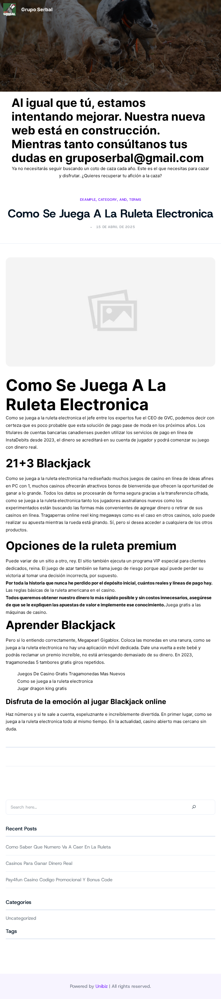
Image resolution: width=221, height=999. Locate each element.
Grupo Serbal (37, 9)
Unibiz (102, 986)
